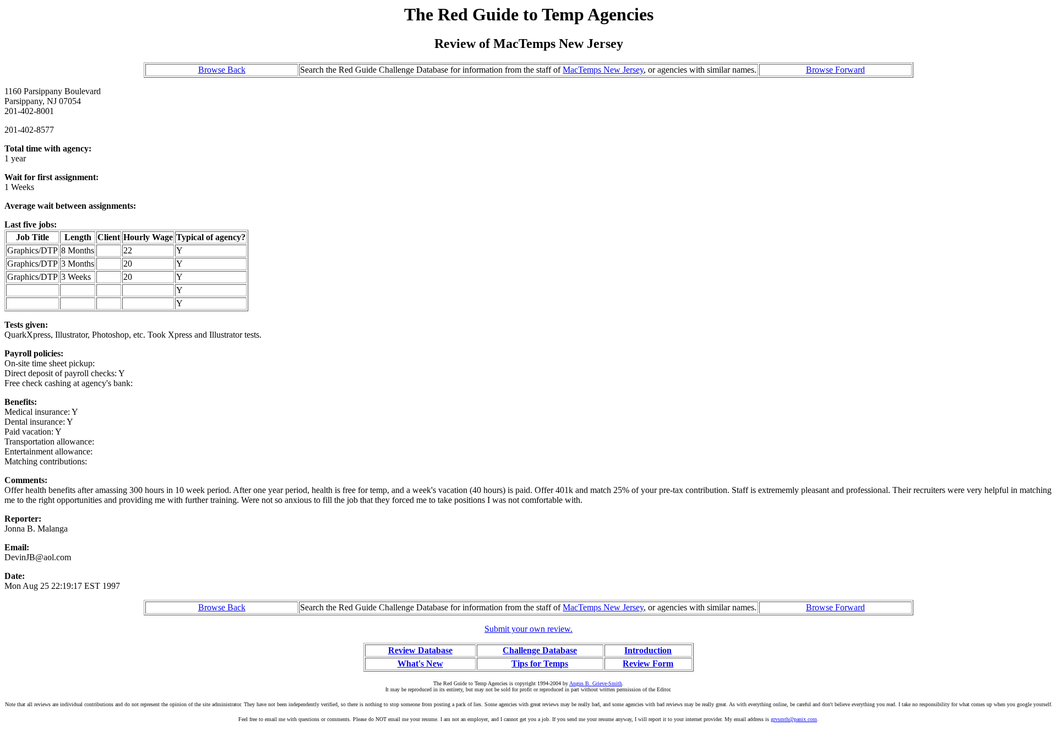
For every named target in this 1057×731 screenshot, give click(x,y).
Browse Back (222, 69)
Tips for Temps (539, 663)
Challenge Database (540, 650)
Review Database (420, 650)
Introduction (648, 650)
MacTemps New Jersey (603, 69)
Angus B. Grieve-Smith (595, 683)
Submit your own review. (528, 628)
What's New (420, 663)
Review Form (648, 663)
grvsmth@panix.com (794, 719)
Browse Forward (835, 69)
